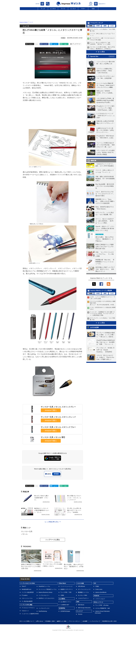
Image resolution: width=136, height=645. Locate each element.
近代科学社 (62, 608)
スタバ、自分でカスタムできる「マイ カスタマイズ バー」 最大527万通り (105, 193)
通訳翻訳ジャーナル (83, 592)
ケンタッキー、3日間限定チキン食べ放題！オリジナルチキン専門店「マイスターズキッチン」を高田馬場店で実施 (102, 313)
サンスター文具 (26, 531)
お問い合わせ (39, 621)
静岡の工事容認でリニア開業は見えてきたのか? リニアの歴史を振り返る (104, 246)
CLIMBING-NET (65, 604)
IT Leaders (24, 595)
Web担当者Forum (26, 589)
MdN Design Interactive (84, 607)
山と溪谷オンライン (66, 601)
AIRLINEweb (81, 586)
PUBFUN (96, 595)
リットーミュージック (66, 586)
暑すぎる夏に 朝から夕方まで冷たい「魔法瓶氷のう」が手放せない (104, 239)
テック (43, 8)
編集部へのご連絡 (61, 621)
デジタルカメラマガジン (28, 607)
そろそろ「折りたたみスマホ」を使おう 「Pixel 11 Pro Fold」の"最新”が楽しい (105, 357)
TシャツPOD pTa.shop (101, 605)
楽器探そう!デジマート (67, 589)
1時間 (90, 25)
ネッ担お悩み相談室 (27, 601)
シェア (45, 44)
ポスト (31, 44)
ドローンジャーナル (27, 598)
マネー (83, 8)
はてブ (55, 44)
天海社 (97, 586)
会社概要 (85, 621)
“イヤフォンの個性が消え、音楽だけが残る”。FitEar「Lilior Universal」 (105, 70)
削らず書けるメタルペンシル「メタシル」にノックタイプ (74, 497)
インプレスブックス (44, 608)
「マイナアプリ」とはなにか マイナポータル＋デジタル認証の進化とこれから (52, 564)
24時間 (98, 25)
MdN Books (81, 604)
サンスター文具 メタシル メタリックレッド (58, 417)
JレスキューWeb (82, 595)
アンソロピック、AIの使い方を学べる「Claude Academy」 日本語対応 (105, 350)
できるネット (25, 610)
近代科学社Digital (65, 611)
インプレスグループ (94, 621)
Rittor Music (62, 583)
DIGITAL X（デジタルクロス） (47, 598)
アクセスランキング (96, 23)
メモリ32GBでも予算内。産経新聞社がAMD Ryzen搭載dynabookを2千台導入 (105, 100)
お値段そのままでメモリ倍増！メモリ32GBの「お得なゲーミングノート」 (105, 130)
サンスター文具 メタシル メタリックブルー (58, 427)
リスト (36, 44)
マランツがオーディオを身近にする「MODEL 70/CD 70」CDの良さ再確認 (105, 152)
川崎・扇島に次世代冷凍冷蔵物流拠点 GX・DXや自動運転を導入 (105, 178)
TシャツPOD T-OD (66, 592)
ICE (95, 583)
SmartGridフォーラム (44, 586)
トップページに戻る (52, 539)
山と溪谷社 (62, 598)
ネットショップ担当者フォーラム (48, 589)
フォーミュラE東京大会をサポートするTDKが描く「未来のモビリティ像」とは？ (105, 145)
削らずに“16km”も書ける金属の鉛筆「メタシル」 (41, 497)
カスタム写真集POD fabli (102, 608)
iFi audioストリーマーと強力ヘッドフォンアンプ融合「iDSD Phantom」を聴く (105, 108)
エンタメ (73, 8)
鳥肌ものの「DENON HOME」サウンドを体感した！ (104, 93)
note (65, 44)
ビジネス (53, 8)
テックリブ (80, 611)
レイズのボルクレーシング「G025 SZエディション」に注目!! (105, 115)
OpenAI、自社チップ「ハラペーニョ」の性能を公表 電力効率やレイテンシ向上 (104, 228)
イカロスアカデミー (83, 598)
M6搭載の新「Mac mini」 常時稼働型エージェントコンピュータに (104, 261)
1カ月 (111, 25)
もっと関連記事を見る (52, 522)
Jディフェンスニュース (84, 589)
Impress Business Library (45, 592)
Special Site (94, 56)
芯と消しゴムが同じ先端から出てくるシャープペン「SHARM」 (74, 510)
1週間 (104, 25)
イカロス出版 (80, 583)
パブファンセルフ (100, 599)
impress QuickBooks (100, 592)
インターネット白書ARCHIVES (30, 613)
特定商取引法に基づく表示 (109, 621)
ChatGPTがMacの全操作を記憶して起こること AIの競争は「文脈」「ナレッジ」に (105, 342)
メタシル (24, 534)
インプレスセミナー (44, 595)
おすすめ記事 (94, 327)
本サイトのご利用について (27, 621)
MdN (78, 601)
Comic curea (98, 589)
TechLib (80, 614)
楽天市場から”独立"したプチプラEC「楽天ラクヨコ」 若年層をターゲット (105, 269)
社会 (93, 8)
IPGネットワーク (98, 602)
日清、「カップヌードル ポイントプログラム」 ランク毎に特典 (104, 254)
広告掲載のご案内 (50, 621)
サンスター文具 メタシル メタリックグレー (58, 407)
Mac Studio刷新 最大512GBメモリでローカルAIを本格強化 (104, 186)
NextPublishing (43, 611)
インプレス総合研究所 (28, 592)
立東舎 (62, 595)
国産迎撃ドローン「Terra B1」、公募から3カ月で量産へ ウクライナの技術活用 (105, 201)
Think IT (24, 586)
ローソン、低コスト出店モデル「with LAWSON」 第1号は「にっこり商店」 (104, 221)
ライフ (63, 8)
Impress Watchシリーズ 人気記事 (101, 290)
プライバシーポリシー (74, 621)
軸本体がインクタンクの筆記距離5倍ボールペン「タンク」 (41, 510)
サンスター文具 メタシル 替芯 (53, 437)
